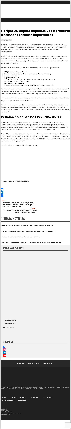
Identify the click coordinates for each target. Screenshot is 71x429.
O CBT (4, 397)
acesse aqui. (34, 145)
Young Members (47, 397)
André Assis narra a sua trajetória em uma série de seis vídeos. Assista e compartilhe (28, 231)
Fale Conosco (47, 363)
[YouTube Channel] (35, 355)
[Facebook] (35, 189)
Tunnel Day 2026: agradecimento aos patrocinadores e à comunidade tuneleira (27, 225)
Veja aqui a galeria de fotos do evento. (15, 181)
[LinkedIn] (35, 192)
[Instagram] (35, 349)
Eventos (13, 397)
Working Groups (8, 400)
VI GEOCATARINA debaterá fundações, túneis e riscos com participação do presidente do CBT (31, 243)
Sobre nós (20, 363)
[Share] (35, 195)
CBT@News (34, 397)
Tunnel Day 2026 (10, 320)
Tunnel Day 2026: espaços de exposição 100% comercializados (21, 237)
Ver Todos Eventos (8, 327)
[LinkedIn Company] (35, 352)
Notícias (23, 397)
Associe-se (22, 400)
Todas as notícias (33, 363)
